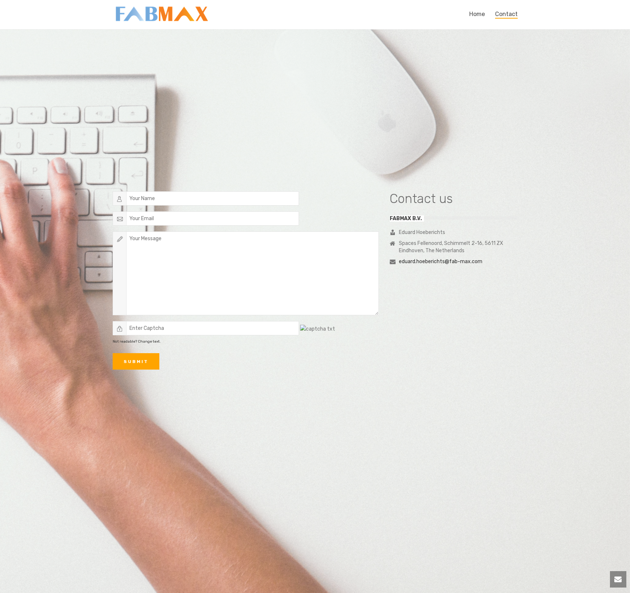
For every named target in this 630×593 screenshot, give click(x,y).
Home (477, 14)
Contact (506, 14)
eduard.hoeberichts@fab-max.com (440, 261)
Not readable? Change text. (137, 341)
